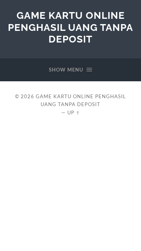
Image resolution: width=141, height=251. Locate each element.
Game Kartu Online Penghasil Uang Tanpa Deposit (70, 27)
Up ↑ (73, 113)
